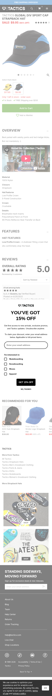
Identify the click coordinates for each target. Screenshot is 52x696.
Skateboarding (16, 359)
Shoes (12, 369)
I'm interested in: (12, 355)
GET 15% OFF (26, 382)
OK (45, 688)
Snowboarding (16, 364)
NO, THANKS (26, 389)
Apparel (13, 374)
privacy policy (19, 693)
